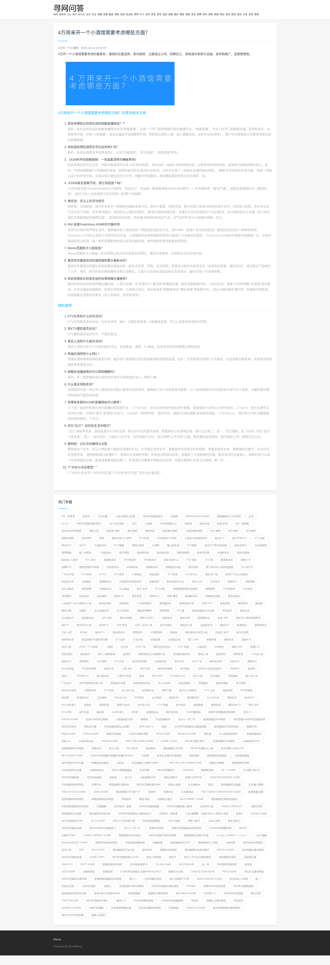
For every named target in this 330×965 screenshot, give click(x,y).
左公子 (128, 777)
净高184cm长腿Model (107, 893)
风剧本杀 (167, 617)
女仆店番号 (67, 588)
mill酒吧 (215, 530)
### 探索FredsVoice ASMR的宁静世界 (94, 224)
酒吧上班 (94, 530)
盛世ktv (119, 596)
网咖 (216, 14)
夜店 (122, 14)
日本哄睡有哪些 (153, 878)
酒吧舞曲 (66, 552)
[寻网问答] (68, 7)
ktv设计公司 (177, 675)
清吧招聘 (86, 588)
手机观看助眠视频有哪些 (75, 806)
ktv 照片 (90, 559)
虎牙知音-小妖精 (239, 878)
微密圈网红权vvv (180, 842)
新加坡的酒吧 (170, 530)
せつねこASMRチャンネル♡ (232, 835)
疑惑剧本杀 (88, 617)
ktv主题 (260, 538)
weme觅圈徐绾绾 (71, 828)
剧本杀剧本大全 (175, 581)
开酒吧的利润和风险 (130, 581)
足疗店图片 (166, 625)
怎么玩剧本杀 (101, 610)
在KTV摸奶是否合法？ (83, 328)
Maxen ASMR (225, 849)
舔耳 (210, 784)
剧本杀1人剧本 (69, 559)
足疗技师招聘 (139, 661)
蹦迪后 (174, 632)
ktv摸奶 (192, 545)
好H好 (135, 712)
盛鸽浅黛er (170, 777)
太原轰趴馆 (174, 639)
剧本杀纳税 (126, 617)
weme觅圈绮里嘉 (149, 806)
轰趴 (176, 14)
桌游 (165, 14)
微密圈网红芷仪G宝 (123, 849)
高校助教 (155, 639)
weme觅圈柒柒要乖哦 (74, 878)
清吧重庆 (66, 596)
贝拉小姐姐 (174, 820)
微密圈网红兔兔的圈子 (197, 849)
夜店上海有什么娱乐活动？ (86, 341)
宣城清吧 (221, 654)
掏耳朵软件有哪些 (253, 842)
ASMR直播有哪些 (144, 900)
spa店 (83, 632)
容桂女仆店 (186, 625)
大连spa (234, 661)
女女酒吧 (102, 661)
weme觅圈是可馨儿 (97, 900)
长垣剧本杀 (160, 661)
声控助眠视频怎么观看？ (117, 726)
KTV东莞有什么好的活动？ (86, 316)
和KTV (65, 625)
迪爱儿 (108, 886)
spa (69, 14)
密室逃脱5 (67, 654)
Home (57, 939)
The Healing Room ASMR (185, 762)
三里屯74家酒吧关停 (195, 538)
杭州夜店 (181, 704)
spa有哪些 (246, 690)
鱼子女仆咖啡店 (188, 690)
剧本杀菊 (204, 523)
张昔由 (113, 777)
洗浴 (193, 14)
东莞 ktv (207, 603)
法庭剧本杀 (206, 625)
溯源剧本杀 (152, 567)
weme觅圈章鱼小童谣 (179, 806)
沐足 (94, 14)
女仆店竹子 (247, 567)
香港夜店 (242, 625)
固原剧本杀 (260, 625)
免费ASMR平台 (193, 777)
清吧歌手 (137, 632)
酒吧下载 (167, 690)
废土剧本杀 (103, 675)
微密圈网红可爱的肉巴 (226, 726)
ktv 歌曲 (162, 704)
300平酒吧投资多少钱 (91, 683)
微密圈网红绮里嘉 (231, 784)
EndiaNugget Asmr (74, 842)
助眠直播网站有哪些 (102, 799)
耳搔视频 (108, 871)
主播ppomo (68, 835)
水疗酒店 (157, 697)
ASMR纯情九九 (168, 523)
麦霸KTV (255, 646)
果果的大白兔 (175, 871)
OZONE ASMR (258, 813)
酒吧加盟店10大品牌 (203, 610)
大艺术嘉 (103, 516)
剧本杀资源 (215, 661)
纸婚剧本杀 (110, 559)
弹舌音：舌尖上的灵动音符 (86, 201)
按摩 (105, 14)
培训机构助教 (165, 668)
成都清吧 (154, 581)
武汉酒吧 (241, 683)
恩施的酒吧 (67, 538)
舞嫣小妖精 (174, 784)
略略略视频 (207, 770)
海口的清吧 (242, 632)
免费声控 (168, 791)
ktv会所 (120, 639)
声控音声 (238, 900)
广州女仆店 (257, 654)
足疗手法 (179, 661)
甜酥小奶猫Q (98, 915)
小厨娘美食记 (96, 770)
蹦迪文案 (66, 610)
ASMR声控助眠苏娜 (220, 828)
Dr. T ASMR (228, 770)
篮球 (239, 14)
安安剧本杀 (118, 632)
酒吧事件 (84, 661)
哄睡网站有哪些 (100, 762)
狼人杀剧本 (85, 552)
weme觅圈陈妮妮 (243, 886)
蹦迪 (111, 14)
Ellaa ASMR (163, 864)
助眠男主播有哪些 (158, 893)
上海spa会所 (124, 675)
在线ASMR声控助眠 (97, 719)
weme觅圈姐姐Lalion (125, 857)
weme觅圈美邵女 (153, 516)
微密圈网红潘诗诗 (119, 784)
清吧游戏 (250, 581)
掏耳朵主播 (90, 726)
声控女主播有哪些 (254, 871)
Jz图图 (145, 755)
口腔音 (120, 762)
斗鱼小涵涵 (214, 820)
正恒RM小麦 (207, 806)
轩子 (81, 849)
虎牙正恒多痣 (68, 726)
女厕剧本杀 (113, 567)
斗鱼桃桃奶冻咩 (124, 719)
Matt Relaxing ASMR (139, 741)
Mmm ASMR (68, 733)
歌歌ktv (246, 559)
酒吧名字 (232, 697)
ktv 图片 (191, 559)
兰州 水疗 (66, 632)
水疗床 (124, 646)
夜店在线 (245, 610)
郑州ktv (66, 545)
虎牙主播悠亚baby (72, 820)
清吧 (136, 14)
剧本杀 (62, 14)
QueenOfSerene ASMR (225, 777)
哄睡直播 (158, 842)
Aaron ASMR (69, 719)
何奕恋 (194, 900)
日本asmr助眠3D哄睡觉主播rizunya (112, 755)
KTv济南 (66, 712)
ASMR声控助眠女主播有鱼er (134, 813)
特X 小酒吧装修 (106, 654)
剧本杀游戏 (105, 603)
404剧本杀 (132, 567)
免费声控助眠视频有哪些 (222, 712)
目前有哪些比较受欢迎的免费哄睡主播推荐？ (98, 278)
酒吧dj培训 (123, 704)
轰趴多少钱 (211, 574)
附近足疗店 (67, 581)
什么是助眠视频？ (229, 733)
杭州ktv (249, 697)
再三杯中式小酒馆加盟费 (219, 567)
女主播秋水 (194, 784)
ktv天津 (119, 661)
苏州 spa (157, 675)
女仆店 (81, 14)
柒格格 (174, 516)
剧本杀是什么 (171, 559)
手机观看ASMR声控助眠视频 (249, 719)
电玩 (222, 14)
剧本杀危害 (203, 552)
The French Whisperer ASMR (221, 791)
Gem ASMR (68, 871)
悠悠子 (172, 857)
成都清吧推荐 (144, 610)
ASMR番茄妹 (193, 712)
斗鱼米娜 (230, 842)
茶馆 (159, 14)
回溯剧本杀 (203, 617)
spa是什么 (83, 675)
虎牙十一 (248, 712)
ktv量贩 (119, 545)
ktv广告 (141, 646)
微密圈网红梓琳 (240, 762)
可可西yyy (210, 893)
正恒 (250, 516)
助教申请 (211, 639)
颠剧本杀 (229, 639)
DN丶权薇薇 (242, 523)
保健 (99, 14)
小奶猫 (148, 523)
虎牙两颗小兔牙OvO (232, 748)
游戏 (228, 14)
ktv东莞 (173, 574)
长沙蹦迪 (124, 588)
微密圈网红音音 (227, 857)
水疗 (74, 14)
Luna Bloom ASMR (203, 871)
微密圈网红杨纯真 (217, 755)
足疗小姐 (145, 668)
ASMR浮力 (118, 712)
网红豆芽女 (172, 712)
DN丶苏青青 (68, 516)
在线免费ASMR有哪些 (131, 886)
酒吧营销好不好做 (89, 567)
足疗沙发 (66, 646)
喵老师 (152, 791)
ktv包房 (109, 690)
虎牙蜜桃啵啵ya (139, 864)
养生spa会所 (68, 690)
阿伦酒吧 (86, 538)
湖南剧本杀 (105, 581)
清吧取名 (238, 654)
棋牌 (199, 14)
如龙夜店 (84, 596)
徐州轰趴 (215, 675)
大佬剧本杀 (223, 552)
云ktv (83, 545)
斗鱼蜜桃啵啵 (241, 755)
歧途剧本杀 (143, 552)
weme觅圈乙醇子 (195, 741)
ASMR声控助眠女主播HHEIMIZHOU (140, 871)
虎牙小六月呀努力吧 (124, 820)
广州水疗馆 (67, 574)
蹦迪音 (100, 712)
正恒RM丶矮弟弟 (168, 813)
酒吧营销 (242, 603)
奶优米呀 (147, 849)
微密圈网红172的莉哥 (229, 516)
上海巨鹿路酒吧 (193, 530)
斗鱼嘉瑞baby (148, 777)
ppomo (191, 886)
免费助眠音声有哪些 (214, 719)
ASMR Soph (96, 857)
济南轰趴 (203, 683)
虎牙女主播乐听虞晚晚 (169, 755)
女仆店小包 (128, 690)
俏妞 (164, 726)
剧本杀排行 (241, 545)
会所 (147, 14)
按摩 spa (237, 646)
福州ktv (100, 632)
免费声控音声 (156, 828)
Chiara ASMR (109, 741)
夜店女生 (109, 668)
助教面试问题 (173, 567)
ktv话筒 (160, 588)
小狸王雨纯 (256, 806)
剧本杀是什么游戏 (122, 538)
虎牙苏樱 (144, 770)
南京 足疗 (253, 704)
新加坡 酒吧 (113, 530)
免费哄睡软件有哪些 (224, 741)
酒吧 (117, 14)
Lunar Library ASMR (97, 835)
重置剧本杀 (227, 559)
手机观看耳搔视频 (227, 864)
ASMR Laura (169, 741)
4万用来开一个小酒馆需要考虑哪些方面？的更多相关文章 (102, 113)
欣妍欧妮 (174, 907)
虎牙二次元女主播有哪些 (197, 857)
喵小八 (133, 878)
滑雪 (256, 14)
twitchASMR (69, 900)
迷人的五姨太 (116, 523)
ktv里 (180, 610)
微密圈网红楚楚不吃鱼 (196, 835)
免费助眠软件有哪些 (72, 748)
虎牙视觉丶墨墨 (122, 806)
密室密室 (137, 596)
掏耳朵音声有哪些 (71, 530)
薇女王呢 (256, 893)
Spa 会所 (107, 617)
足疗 (88, 14)
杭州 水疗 (142, 588)
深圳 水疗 (197, 581)
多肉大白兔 (67, 886)
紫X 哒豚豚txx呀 (179, 878)
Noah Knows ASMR (209, 878)
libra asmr (100, 791)
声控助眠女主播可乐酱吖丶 (146, 762)
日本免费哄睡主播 (121, 907)
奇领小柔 (66, 849)
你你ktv (104, 625)
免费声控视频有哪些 (106, 842)
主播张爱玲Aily (251, 741)
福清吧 (251, 668)
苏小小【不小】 (133, 828)
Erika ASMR (91, 733)
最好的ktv (234, 704)
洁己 (134, 523)
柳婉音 (207, 733)
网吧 (210, 14)
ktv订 (103, 574)
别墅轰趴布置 (118, 683)
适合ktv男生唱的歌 (216, 545)
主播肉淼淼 (152, 712)
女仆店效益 (67, 668)
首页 (55, 14)
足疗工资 (198, 675)
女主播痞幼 (187, 791)
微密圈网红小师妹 (208, 842)
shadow (187, 770)
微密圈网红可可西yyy (128, 791)
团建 (170, 14)
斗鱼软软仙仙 (85, 741)
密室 (153, 14)
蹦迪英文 (85, 654)
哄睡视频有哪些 (168, 849)
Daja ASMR (98, 820)
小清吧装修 (156, 632)
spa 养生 (122, 625)
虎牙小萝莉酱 (153, 857)
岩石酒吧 (132, 530)
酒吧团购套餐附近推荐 (185, 588)
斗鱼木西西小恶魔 (125, 516)
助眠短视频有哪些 (112, 864)
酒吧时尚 (150, 530)
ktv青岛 (119, 574)
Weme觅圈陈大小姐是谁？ (86, 248)
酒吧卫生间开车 (162, 646)
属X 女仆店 (251, 675)
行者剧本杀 (100, 545)
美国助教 (198, 704)
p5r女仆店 (120, 697)
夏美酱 (248, 864)
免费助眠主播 (255, 791)
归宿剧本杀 (90, 690)
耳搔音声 (96, 748)
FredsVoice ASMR (73, 791)
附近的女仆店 (84, 625)
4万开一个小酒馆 (88, 646)
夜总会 (129, 14)
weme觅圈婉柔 (70, 777)
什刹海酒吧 (261, 545)
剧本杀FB (222, 523)
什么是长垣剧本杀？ (81, 384)
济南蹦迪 (233, 675)
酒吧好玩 (216, 704)
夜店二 (65, 675)
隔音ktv (233, 581)
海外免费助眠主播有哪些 (226, 907)
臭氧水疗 (66, 661)
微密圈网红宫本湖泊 (130, 835)
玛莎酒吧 (251, 530)
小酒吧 (155, 545)
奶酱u (239, 813)
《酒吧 (109, 646)
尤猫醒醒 (101, 806)
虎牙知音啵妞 (94, 777)
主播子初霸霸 (96, 907)
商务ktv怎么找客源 (236, 574)
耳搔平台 (96, 784)
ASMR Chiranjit (231, 806)
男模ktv (66, 567)
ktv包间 (86, 574)
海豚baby (252, 726)
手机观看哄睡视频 (135, 842)
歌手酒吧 (124, 552)
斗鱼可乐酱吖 (89, 886)
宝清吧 (126, 654)
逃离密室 (225, 603)
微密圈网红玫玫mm (100, 813)
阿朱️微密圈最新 (151, 820)
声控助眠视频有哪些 (72, 784)
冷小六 (65, 523)
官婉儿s (66, 741)
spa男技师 (229, 588)
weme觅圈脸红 (166, 770)
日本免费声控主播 (71, 770)
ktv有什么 (191, 574)
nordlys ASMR (71, 907)
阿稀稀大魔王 (164, 799)
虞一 (257, 878)
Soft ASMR (87, 864)
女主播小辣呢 (255, 784)
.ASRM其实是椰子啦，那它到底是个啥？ (95, 183)
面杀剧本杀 (163, 552)
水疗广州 (197, 661)
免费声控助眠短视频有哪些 (186, 828)
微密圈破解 (134, 893)
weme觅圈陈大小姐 (202, 748)
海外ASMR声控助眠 (72, 915)
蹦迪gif (224, 625)
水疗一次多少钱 (143, 625)
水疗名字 (215, 581)
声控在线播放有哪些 (150, 907)
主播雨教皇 (89, 871)
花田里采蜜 (250, 857)
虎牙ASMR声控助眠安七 (102, 828)
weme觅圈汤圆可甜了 (89, 523)
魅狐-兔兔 (144, 799)
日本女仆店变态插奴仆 (210, 668)
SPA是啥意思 (89, 668)
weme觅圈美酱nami (149, 784)
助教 (187, 14)
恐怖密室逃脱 (212, 596)
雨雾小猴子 (194, 820)
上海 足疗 (127, 668)
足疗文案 (84, 712)
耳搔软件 (126, 799)
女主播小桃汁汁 (251, 770)
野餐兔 (144, 719)
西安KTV (247, 639)
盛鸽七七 (121, 900)
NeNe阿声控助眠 (233, 893)
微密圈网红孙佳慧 (71, 813)
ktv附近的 (130, 559)
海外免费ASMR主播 (72, 762)
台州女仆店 (143, 704)
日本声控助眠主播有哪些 (165, 886)
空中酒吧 (233, 530)
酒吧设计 (252, 661)
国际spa (174, 697)
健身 (182, 14)
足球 (250, 14)
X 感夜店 (137, 574)
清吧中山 (154, 596)
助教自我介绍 (186, 603)
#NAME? (235, 668)
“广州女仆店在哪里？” (82, 467)
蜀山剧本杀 (173, 545)
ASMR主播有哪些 (138, 733)
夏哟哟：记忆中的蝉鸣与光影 (87, 443)
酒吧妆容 (104, 704)
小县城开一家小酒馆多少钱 (76, 603)
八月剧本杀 (105, 552)
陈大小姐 (114, 748)
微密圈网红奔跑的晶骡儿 (224, 799)
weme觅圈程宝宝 (71, 857)
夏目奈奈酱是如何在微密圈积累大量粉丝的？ (98, 260)
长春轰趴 (86, 581)
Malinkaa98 (186, 864)
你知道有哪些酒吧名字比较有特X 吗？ (93, 147)
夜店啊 (65, 697)
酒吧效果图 (183, 552)
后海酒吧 (102, 596)
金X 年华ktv (239, 538)
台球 (245, 14)
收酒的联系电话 (141, 683)
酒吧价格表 (138, 545)
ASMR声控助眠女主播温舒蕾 (190, 726)
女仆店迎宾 (164, 683)
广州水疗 (66, 683)
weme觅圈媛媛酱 (122, 770)
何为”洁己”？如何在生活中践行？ (90, 425)
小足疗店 (138, 639)
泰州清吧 (193, 567)
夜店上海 (203, 654)
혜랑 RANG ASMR (186, 893)
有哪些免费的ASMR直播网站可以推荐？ (95, 402)
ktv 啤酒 (183, 646)
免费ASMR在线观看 (214, 886)
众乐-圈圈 (261, 835)
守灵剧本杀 (150, 559)
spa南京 (139, 697)
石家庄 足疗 (221, 632)
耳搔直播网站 (254, 733)
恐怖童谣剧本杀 (181, 654)
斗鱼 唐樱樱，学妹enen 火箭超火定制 (206, 813)
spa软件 (219, 646)
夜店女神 (185, 617)
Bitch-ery (98, 849)
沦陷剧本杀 (105, 588)
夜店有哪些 (222, 683)
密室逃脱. (154, 574)
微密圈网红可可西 (173, 748)
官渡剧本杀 (83, 697)
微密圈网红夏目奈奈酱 (73, 893)
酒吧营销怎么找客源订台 (151, 654)
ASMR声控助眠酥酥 (172, 900)
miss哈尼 (132, 748)
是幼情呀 (150, 748)
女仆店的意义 (68, 704)
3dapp (243, 828)
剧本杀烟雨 (243, 552)
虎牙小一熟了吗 (187, 719)
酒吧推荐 (210, 588)
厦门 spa (193, 639)
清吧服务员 (193, 697)
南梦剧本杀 (67, 639)
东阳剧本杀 (148, 690)
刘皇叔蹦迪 (184, 683)
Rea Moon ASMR (72, 755)
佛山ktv (220, 538)
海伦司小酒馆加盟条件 (248, 617)
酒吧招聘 (164, 610)
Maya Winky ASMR (191, 799)
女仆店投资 (123, 610)
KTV (142, 14)
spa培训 (248, 588)
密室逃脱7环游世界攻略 (95, 639)
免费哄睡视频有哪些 (72, 799)
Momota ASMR (187, 733)
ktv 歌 (209, 559)
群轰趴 (87, 704)
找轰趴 (83, 610)
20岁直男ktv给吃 (167, 538)
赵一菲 (205, 864)
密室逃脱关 (234, 596)
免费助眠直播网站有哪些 (108, 878)
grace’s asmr (195, 907)
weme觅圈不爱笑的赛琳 (162, 835)
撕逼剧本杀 (191, 596)
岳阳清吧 (124, 603)
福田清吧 (228, 690)
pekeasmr (229, 871)
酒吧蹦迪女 (165, 603)
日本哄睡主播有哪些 (253, 849)
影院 (233, 14)
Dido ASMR (163, 733)
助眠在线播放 (216, 762)
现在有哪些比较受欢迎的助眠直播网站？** (96, 123)
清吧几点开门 (147, 617)
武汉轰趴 (185, 668)
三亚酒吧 (102, 697)
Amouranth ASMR (197, 516)
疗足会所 (227, 610)
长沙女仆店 (213, 697)
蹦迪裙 (259, 603)
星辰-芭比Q (234, 820)
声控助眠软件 (163, 719)
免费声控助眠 (113, 733)
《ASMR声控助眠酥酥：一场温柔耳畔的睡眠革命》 (103, 159)
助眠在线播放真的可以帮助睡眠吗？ (92, 371)
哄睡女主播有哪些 (216, 900)
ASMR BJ (67, 864)
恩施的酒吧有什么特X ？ (84, 353)
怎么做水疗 (67, 617)
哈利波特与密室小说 (196, 632)
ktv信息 (144, 538)
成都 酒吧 (172, 596)
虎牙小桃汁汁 (146, 726)
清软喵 (188, 523)
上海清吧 (201, 646)
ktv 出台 (209, 690)
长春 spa (223, 617)
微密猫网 (194, 755)
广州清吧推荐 (144, 603)
